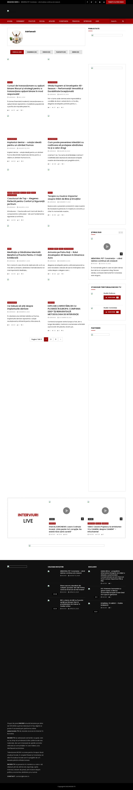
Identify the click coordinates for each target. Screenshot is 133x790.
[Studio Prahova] (96, 298)
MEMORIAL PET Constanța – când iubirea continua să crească (40, 2)
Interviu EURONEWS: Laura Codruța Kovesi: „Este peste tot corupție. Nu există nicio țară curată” (65, 529)
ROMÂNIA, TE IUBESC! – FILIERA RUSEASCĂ (112, 604)
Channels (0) (32, 52)
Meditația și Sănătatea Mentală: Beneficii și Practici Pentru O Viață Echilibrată (24, 255)
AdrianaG (30, 31)
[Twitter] (91, 2)
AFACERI (52, 21)
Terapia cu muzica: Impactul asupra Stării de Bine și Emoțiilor (64, 197)
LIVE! (97, 21)
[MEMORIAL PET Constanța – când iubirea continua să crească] (53, 576)
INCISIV (95, 263)
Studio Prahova (109, 293)
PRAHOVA (75, 21)
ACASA (9, 21)
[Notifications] (100, 2)
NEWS (28, 192)
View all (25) (17, 52)
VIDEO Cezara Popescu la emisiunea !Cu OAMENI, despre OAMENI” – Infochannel (104, 529)
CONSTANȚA (63, 21)
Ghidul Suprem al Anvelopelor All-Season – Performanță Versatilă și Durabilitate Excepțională (65, 88)
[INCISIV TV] (11, 11)
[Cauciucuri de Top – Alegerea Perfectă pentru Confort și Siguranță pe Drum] (26, 179)
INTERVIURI (88, 21)
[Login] (104, 2)
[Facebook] (87, 2)
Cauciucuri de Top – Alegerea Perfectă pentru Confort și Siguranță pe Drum (26, 201)
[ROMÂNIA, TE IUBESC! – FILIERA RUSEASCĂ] (93, 608)
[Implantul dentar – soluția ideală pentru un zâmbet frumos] (26, 125)
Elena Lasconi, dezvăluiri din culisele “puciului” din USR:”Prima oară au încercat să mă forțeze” (72, 588)
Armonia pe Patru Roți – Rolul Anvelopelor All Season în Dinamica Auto (66, 255)
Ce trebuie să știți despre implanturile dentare (20, 307)
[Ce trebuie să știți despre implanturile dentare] (26, 289)
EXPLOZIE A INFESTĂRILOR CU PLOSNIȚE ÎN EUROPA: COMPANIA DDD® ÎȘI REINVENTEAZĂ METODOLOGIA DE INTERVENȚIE (64, 310)
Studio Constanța (110, 308)
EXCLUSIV (23, 192)
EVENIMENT (20, 21)
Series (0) (75, 52)
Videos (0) (46, 52)
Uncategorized (52, 82)
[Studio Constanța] (96, 312)
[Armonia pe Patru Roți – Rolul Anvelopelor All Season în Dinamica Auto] (66, 235)
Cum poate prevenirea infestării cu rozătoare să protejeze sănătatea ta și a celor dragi (66, 145)
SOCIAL (42, 21)
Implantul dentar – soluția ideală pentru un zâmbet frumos (24, 144)
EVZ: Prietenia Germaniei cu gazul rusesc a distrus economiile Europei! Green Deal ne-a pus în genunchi (112, 592)
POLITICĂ (32, 21)
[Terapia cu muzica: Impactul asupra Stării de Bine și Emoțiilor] (66, 179)
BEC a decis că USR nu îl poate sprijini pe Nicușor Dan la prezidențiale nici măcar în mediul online (71, 603)
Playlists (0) (61, 52)
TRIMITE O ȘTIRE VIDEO (116, 2)
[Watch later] (96, 2)
